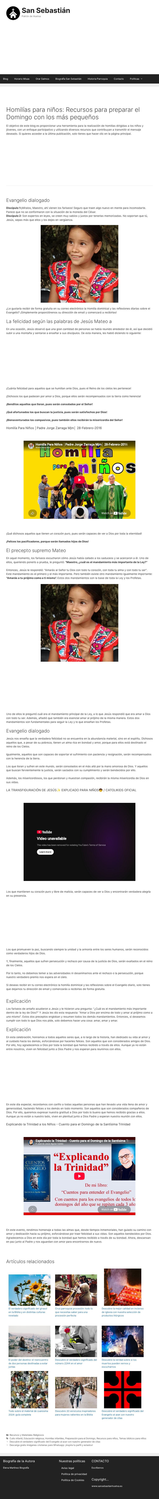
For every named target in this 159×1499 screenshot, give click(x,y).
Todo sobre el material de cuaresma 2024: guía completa (28, 1413)
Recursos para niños (107, 1438)
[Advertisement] (79, 49)
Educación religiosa (34, 1438)
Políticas (134, 78)
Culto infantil (16, 1438)
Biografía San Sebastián (68, 78)
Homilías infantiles (54, 1438)
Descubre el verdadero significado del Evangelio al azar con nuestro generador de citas (123, 1414)
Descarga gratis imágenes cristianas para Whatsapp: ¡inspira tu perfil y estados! (51, 1445)
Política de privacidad (74, 1474)
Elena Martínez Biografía (16, 1467)
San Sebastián (46, 10)
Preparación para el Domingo (80, 1438)
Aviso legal (67, 1467)
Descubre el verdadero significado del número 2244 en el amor (76, 1361)
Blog (5, 78)
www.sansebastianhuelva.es (107, 1486)
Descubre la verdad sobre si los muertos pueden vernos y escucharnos (119, 1363)
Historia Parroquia (98, 78)
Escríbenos (98, 1467)
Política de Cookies (72, 1480)
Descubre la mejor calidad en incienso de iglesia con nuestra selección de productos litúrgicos (123, 1312)
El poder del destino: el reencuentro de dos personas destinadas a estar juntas (28, 1363)
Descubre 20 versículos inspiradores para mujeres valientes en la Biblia (75, 1413)
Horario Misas (22, 78)
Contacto (119, 78)
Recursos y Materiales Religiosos (27, 1435)
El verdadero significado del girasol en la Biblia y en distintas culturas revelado (28, 1312)
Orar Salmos (42, 78)
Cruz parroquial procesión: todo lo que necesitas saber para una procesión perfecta (74, 1312)
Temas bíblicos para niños (132, 1438)
